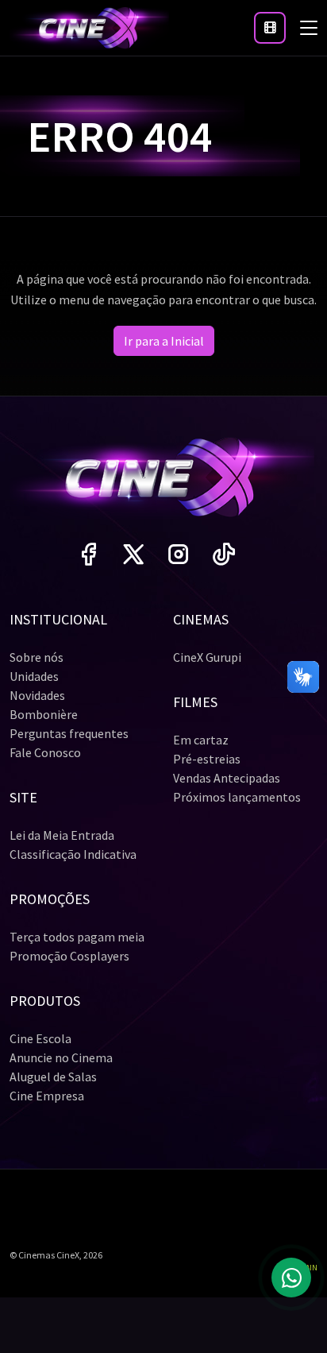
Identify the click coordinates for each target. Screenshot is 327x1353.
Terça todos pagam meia (77, 937)
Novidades (37, 695)
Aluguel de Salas (53, 1076)
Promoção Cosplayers (69, 956)
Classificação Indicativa (73, 854)
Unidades (34, 676)
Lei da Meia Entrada (62, 835)
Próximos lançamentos (237, 797)
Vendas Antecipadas (226, 778)
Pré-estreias (206, 759)
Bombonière (44, 714)
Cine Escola (40, 1038)
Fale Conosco (45, 752)
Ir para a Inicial (164, 341)
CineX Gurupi (207, 657)
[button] (270, 28)
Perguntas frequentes (69, 733)
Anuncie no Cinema (61, 1057)
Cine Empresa (47, 1096)
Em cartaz (201, 740)
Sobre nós (36, 657)
